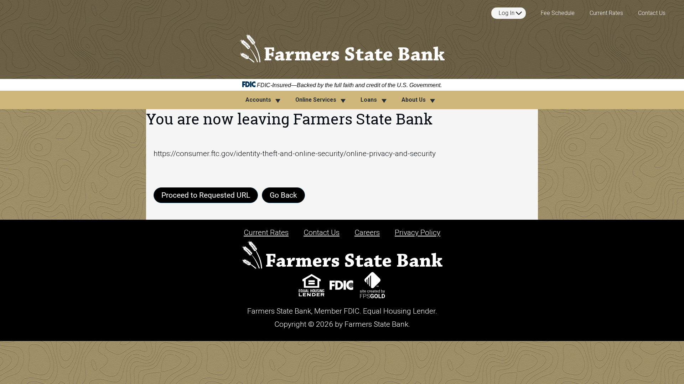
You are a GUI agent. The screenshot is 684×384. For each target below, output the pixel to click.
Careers (367, 232)
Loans (369, 99)
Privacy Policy (417, 232)
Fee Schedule (558, 13)
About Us (413, 99)
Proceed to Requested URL (205, 195)
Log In (506, 13)
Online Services (315, 99)
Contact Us (651, 13)
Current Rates (606, 13)
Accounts (258, 99)
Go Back (283, 195)
